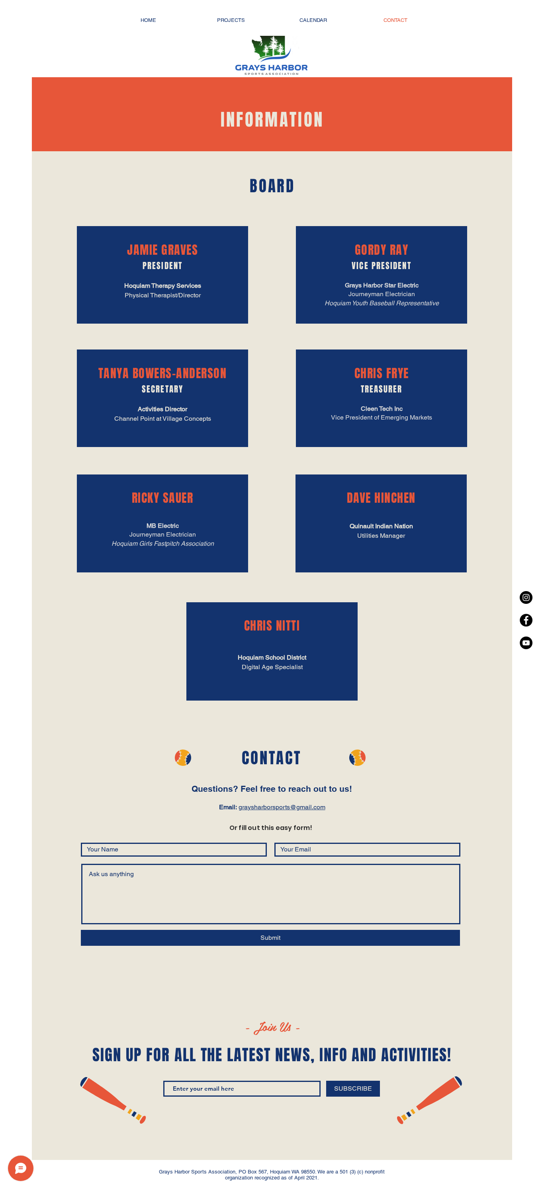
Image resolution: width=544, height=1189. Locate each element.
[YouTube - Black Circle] (526, 642)
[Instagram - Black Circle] (526, 597)
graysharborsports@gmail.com (282, 807)
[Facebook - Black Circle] (526, 620)
